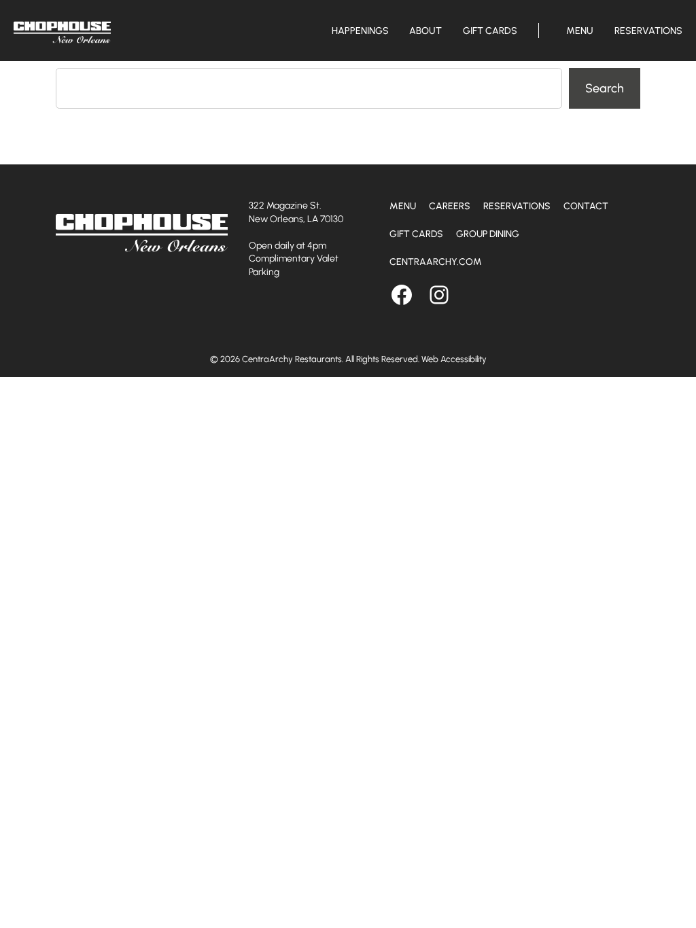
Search (604, 88)
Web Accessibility (454, 359)
